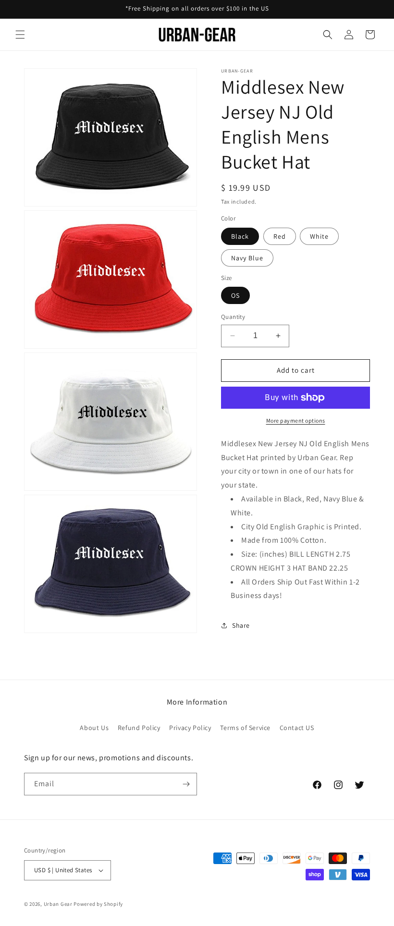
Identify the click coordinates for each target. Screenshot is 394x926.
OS (235, 295)
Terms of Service (245, 727)
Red (279, 236)
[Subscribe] (186, 784)
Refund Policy (139, 727)
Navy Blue (247, 258)
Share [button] (241, 625)
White (319, 236)
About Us (94, 727)
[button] (20, 34)
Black (240, 236)
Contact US (297, 727)
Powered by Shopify (98, 904)
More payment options (295, 420)
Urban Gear (58, 904)
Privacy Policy (190, 727)
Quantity (233, 317)
